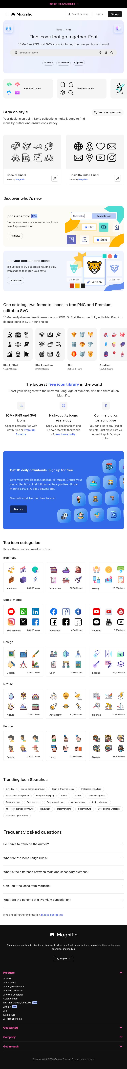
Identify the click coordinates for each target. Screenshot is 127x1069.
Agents (9, 1006)
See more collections (109, 112)
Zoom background (96, 795)
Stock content (10, 998)
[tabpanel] (63, 576)
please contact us (52, 915)
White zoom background (17, 795)
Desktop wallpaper (55, 802)
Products (9, 972)
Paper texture (84, 809)
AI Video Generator (13, 990)
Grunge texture (78, 802)
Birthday (10, 789)
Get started (10, 1027)
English (63, 958)
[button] (63, 958)
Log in (99, 14)
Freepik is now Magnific (62, 3)
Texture (77, 795)
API (5, 1010)
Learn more (15, 280)
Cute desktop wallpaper (109, 809)
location (65, 62)
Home (59, 29)
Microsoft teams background (19, 809)
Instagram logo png (45, 795)
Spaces (7, 978)
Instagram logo (64, 809)
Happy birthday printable (62, 789)
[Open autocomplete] (14, 52)
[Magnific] (63, 935)
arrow (50, 62)
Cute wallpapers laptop (17, 815)
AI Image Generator (13, 986)
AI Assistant (9, 982)
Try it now (14, 235)
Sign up (115, 14)
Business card (33, 802)
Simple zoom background (32, 789)
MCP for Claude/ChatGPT (20, 1002)
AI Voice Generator (13, 994)
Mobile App (9, 1014)
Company (9, 1037)
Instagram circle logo (91, 789)
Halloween (45, 809)
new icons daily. (65, 434)
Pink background (100, 802)
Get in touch (11, 1046)
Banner (64, 795)
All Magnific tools (12, 1018)
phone (80, 62)
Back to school (13, 802)
